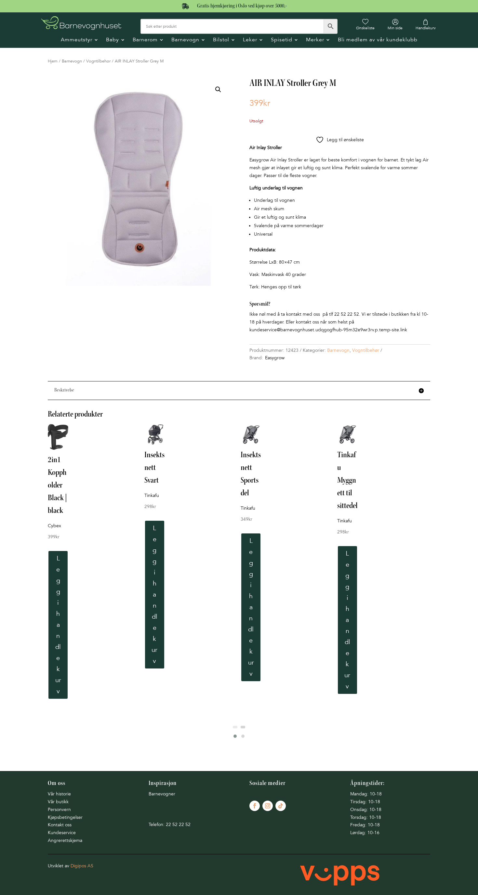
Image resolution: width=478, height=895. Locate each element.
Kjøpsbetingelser (65, 817)
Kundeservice (62, 832)
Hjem (53, 61)
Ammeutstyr (76, 40)
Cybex (54, 526)
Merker (315, 40)
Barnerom (145, 40)
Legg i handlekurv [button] (58, 625)
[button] (218, 89)
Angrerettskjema (65, 840)
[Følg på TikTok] (280, 806)
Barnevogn (185, 40)
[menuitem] (365, 24)
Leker (250, 40)
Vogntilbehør (98, 61)
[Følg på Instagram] (267, 806)
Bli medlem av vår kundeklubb (378, 40)
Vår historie (59, 794)
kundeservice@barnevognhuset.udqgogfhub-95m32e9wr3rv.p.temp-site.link (328, 330)
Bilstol (221, 40)
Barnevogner (162, 794)
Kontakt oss (60, 825)
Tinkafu (151, 495)
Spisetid (281, 40)
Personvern (59, 809)
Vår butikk (58, 802)
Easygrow (275, 358)
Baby (112, 40)
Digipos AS (82, 866)
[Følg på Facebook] (254, 806)
